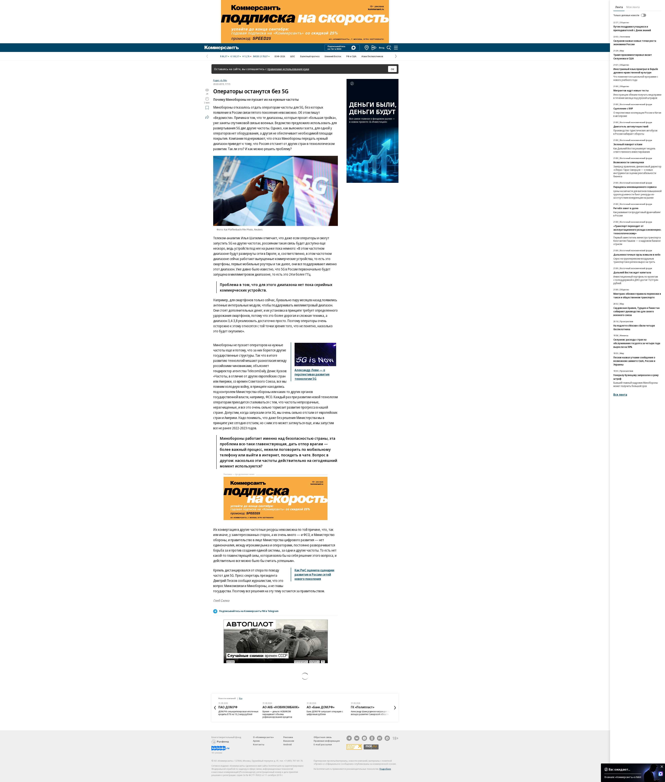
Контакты (258, 744)
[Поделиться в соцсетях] (207, 117)
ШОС (292, 56)
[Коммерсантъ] (222, 47)
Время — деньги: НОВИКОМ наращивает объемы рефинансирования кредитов (277, 714)
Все (240, 698)
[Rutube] (379, 738)
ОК (392, 69)
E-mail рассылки (323, 744)
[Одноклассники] (372, 738)
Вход (381, 47)
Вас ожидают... (619, 769)
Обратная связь (323, 737)
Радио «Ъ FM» (220, 80)
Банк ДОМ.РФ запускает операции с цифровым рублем (325, 713)
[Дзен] (364, 738)
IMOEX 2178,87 (260, 56)
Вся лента (620, 395)
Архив (256, 740)
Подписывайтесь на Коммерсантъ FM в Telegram (248, 611)
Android (287, 744)
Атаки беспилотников (372, 56)
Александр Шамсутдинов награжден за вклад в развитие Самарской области (370, 713)
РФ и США (351, 56)
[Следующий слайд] (395, 707)
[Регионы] (366, 47)
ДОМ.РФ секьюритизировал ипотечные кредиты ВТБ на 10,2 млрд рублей (238, 713)
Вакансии (288, 740)
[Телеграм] (349, 738)
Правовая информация (327, 740)
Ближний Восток (333, 56)
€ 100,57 (235, 56)
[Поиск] (389, 47)
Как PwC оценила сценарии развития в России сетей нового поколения (314, 574)
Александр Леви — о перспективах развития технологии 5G (312, 374)
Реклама (288, 737)
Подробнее (385, 768)
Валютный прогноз (310, 56)
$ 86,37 (223, 56)
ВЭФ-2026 (280, 56)
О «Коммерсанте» (263, 737)
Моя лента (633, 7)
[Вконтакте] (356, 738)
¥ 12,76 (246, 56)
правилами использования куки (288, 69)
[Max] (387, 738)
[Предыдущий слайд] (214, 707)
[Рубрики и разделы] (395, 47)
